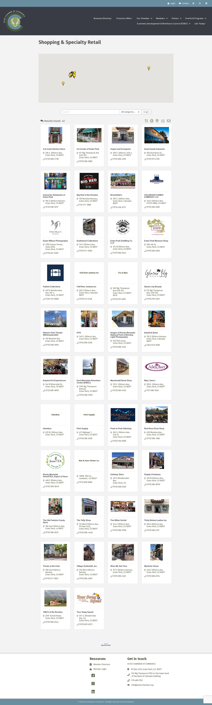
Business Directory (103, 18)
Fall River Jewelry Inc (86, 287)
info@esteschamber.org (142, 685)
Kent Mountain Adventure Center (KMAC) (88, 381)
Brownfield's (116, 195)
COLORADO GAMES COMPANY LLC (153, 196)
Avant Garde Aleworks (154, 149)
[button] (70, 76)
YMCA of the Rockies (53, 612)
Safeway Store (117, 474)
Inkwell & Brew (151, 333)
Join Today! (199, 24)
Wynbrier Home (151, 566)
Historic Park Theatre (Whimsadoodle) (53, 334)
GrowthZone (129, 702)
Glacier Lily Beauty (153, 287)
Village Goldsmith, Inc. (87, 566)
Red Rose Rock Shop (154, 428)
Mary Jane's (149, 380)
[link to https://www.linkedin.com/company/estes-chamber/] (206, 3)
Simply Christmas (152, 474)
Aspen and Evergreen (120, 149)
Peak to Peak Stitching (120, 428)
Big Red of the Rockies (87, 195)
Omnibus (47, 428)
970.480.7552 (137, 680)
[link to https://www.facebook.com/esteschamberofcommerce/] (193, 3)
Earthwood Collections (87, 241)
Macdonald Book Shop (121, 380)
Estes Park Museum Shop (156, 241)
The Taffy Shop (84, 520)
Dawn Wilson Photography (55, 241)
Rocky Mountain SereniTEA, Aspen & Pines (55, 475)
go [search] (147, 112)
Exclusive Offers (124, 18)
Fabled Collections (51, 287)
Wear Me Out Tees (118, 566)
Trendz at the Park (51, 566)
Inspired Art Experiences (54, 380)
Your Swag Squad (85, 612)
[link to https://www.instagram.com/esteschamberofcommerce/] (200, 3)
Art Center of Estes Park (88, 149)
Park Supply (82, 428)
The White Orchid (118, 520)
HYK (79, 333)
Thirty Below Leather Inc (155, 520)
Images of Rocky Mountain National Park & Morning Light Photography (122, 335)
